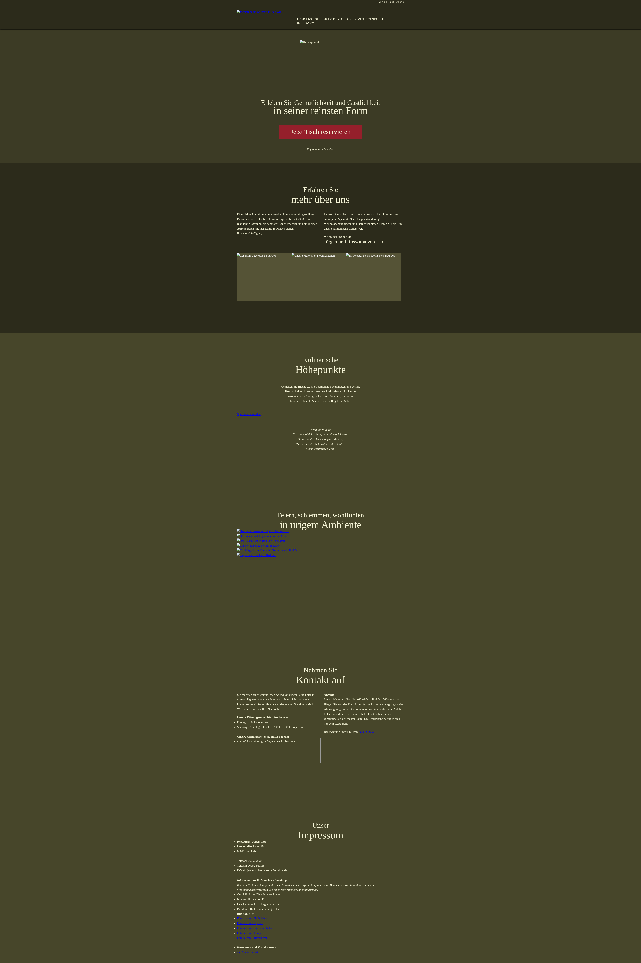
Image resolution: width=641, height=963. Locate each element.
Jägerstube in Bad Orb (320, 149)
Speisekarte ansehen (249, 414)
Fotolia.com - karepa (249, 933)
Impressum (305, 22)
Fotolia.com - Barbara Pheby (254, 928)
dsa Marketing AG (248, 952)
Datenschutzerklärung (390, 2)
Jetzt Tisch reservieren (321, 131)
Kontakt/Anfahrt (368, 19)
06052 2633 (366, 731)
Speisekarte (325, 19)
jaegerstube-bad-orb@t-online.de (267, 870)
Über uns (304, 19)
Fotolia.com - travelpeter (252, 937)
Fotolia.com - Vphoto (250, 923)
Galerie (344, 19)
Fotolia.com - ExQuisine (252, 918)
